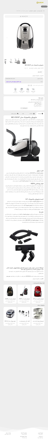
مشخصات (31, 113)
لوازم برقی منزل (39, 11)
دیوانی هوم (8, 276)
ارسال (24, 16)
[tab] (40, 113)
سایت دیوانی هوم (33, 271)
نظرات (23, 113)
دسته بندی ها (44, 6)
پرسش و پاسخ (13, 113)
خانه (43, 11)
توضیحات (39, 113)
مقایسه (23, 16)
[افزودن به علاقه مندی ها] (35, 300)
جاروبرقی (34, 75)
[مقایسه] (37, 300)
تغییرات (20, 16)
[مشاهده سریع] (39, 300)
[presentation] (7, 38)
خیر (28, 85)
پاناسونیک (37, 75)
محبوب (27, 16)
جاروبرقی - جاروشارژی (32, 11)
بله (31, 85)
